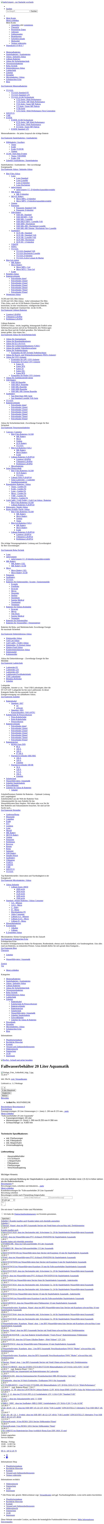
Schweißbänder (12, 785)
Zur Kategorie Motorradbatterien (14, 86)
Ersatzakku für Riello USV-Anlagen (25, 375)
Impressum (10, 1056)
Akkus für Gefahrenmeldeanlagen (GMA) (23, 346)
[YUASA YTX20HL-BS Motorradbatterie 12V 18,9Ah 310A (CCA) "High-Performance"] (12, 1385)
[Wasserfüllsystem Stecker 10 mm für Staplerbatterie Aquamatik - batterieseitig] (9, 1294)
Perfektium (10, 842)
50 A (18, 767)
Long (13, 176)
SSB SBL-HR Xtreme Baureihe (24, 391)
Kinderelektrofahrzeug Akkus (18, 650)
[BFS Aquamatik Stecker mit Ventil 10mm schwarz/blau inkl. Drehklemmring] (13, 1362)
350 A (18, 774)
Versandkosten (45, 1495)
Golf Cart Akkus (12, 640)
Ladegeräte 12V (12, 670)
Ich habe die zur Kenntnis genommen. (30, 1214)
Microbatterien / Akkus (15, 1027)
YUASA (9, 90)
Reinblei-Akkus (12, 274)
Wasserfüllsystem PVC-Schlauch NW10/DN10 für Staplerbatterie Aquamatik (48, 1276)
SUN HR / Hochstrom (25, 240)
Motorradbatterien (13, 979)
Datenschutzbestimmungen (25, 1214)
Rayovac (9, 844)
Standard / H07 (17, 703)
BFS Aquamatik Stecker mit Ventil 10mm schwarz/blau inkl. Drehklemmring (56, 1362)
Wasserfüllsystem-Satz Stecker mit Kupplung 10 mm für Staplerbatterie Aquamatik (55, 1253)
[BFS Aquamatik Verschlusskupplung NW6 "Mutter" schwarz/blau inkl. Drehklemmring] (18, 1355)
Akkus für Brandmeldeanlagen (18, 341)
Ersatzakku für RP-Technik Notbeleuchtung (28, 353)
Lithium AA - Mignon (20, 916)
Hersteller (10, 1024)
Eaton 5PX (20, 366)
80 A (18, 747)
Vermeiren (15, 604)
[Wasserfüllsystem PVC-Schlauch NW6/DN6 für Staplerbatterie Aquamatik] (8, 1237)
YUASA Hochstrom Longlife (28, 253)
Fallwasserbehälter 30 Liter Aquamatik (37, 1244)
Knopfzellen (11, 926)
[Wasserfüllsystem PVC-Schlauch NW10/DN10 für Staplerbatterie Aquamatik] (9, 1276)
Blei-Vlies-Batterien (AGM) (22, 434)
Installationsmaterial (19, 482)
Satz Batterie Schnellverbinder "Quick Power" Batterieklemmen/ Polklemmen (56, 1335)
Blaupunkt (10, 817)
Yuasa (13, 144)
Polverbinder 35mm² (19, 285)
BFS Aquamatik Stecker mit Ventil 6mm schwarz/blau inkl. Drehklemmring (54, 1225)
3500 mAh (20, 898)
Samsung (9, 851)
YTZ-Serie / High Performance (28, 99)
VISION (14, 244)
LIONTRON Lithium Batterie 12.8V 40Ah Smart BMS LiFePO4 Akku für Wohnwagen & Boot (63, 1390)
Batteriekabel (11, 701)
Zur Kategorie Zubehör (10, 697)
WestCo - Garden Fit (19, 498)
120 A (18, 769)
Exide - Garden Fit (18, 489)
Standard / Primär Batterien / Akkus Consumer (24, 900)
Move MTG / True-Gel (25, 269)
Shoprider (15, 593)
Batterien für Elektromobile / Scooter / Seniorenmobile (28, 582)
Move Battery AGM (19, 573)
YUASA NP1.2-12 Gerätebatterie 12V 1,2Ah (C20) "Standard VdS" (48, 1394)
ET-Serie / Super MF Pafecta (27, 127)
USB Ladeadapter (13, 676)
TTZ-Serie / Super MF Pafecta (28, 104)
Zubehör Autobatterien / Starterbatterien (22, 160)
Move (18, 439)
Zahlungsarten (17, 34)
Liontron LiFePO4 (23, 534)
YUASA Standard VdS (25, 251)
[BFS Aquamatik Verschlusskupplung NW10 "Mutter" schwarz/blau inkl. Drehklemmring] (19, 1349)
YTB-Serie (20, 108)
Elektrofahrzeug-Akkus (15, 995)
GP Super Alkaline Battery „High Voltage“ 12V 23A (44, 1339)
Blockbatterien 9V (18, 912)
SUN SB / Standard (24, 233)
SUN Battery (21, 443)
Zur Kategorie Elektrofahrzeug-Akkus (16, 634)
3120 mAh (20, 894)
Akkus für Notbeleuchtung (17, 350)
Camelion (10, 819)
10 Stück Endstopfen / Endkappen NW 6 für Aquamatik (43, 1380)
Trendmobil (15, 602)
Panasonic (15, 205)
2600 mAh (20, 889)
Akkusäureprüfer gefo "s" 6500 (29, 1399)
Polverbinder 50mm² (19, 287)
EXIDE (9, 118)
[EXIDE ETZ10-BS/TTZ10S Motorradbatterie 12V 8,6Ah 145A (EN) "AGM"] (13, 1367)
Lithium (14, 930)
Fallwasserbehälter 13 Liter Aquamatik (37, 1248)
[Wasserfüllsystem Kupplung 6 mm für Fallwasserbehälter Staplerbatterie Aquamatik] (9, 1298)
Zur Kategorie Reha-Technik (12, 550)
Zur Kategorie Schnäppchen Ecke (14, 939)
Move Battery (16, 265)
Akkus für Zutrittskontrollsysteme (19, 378)
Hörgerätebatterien (13, 923)
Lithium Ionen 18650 (19, 887)
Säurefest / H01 (17, 710)
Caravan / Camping (14, 432)
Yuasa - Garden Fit (18, 487)
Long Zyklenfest (23, 183)
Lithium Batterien (13, 986)
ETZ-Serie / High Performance (28, 124)
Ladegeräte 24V (12, 672)
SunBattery (15, 231)
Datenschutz (11, 1051)
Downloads (10, 1022)
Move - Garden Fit (18, 493)
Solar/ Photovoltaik (13, 468)
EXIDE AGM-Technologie (22, 120)
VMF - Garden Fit (18, 496)
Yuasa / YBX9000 (18, 156)
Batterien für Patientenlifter (17, 620)
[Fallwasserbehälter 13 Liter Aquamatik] (11, 1248)
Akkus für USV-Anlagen (16, 357)
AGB (8, 1053)
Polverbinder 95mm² (19, 292)
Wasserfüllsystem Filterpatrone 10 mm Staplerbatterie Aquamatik (49, 1344)
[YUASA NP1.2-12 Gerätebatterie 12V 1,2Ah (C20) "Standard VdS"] (10, 1394)
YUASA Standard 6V (20, 93)
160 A (18, 749)
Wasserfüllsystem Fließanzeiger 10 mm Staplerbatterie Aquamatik (50, 1303)
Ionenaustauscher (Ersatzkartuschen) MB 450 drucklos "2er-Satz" (49, 1376)
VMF (8, 115)
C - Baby (15, 907)
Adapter (14, 790)
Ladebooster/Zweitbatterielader (18, 674)
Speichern (5, 1219)
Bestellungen (16, 36)
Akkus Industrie (12, 885)
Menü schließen (12, 20)
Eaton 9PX (20, 373)
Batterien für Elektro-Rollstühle (18, 607)
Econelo (14, 584)
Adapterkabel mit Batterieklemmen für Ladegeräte (38, 1371)
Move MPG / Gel (23, 267)
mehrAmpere (16, 187)
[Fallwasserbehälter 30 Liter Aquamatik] (11, 1244)
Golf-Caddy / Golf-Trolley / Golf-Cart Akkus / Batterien (28, 500)
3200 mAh (20, 896)
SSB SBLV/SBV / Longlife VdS (29, 221)
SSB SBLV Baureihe (19, 384)
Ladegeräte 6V (12, 667)
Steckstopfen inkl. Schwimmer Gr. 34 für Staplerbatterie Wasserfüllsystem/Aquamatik (59, 1285)
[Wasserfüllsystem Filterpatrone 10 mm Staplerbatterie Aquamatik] (12, 1344)
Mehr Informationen (86, 1519)
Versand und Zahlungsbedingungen (20, 1047)
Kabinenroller (11, 654)
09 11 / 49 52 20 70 (9, 1451)
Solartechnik (11, 778)
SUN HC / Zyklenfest (25, 242)
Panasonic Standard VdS (26, 208)
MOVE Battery (17, 196)
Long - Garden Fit (18, 491)
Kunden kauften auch (18, 1221)
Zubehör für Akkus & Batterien (18, 788)
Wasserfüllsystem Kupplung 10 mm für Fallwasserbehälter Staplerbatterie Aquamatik (52, 1266)
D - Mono (15, 910)
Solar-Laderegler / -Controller (23, 480)
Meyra (13, 591)
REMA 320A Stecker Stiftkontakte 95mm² (39, 1421)
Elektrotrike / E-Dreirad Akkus (18, 645)
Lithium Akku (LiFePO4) (21, 477)
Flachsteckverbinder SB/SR (22, 765)
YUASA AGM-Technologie (22, 97)
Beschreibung (6, 1107)
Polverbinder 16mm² (19, 281)
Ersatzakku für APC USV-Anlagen (25, 359)
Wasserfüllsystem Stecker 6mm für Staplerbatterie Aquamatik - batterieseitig (47, 1280)
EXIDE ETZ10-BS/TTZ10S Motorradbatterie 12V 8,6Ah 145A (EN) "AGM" (57, 1367)
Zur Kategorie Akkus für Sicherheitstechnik (18, 335)
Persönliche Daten (18, 29)
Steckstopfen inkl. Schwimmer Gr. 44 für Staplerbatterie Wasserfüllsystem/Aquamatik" (59, 1314)
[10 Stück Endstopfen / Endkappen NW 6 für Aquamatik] (11, 1380)
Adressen (15, 32)
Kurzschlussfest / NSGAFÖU (23, 712)
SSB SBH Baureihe (19, 389)
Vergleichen (6, 1093)
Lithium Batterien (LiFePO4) (22, 457)
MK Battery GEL (18, 563)
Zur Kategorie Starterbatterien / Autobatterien (19, 138)
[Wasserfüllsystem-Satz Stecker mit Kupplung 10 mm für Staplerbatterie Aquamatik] (11, 1253)
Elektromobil (11, 652)
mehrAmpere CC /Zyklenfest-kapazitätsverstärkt (35, 190)
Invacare (14, 589)
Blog (8, 1031)
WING (14, 246)
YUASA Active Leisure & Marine (30, 258)
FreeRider (15, 586)
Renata (9, 846)
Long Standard (22, 178)
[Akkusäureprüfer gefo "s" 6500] (9, 1399)
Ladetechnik (11, 997)
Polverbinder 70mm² (19, 290)
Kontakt (9, 1044)
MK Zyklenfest (22, 194)
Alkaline (14, 928)
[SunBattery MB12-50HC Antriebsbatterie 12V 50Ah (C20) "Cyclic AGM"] (12, 1403)
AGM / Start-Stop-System (16, 154)
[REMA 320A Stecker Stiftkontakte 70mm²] (11, 1426)
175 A (18, 772)
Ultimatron (10, 860)
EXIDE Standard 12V (20, 129)
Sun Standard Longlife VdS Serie (24, 398)
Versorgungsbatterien (14, 990)
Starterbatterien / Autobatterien (18, 981)
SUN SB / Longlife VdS (26, 237)
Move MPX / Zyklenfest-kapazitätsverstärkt (33, 201)
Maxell (9, 830)
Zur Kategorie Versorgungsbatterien (15, 428)
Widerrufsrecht (12, 1049)
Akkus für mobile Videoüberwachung (21, 348)
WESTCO (10, 113)
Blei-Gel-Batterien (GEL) (21, 448)
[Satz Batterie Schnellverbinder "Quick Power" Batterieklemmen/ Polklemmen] (13, 1335)
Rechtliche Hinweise (14, 1042)
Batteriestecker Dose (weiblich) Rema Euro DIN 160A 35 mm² (41, 1431)
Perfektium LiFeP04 (14, 319)
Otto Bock (15, 614)
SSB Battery (16, 212)
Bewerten (5, 1098)
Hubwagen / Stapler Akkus (17, 507)
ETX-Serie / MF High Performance (30, 122)
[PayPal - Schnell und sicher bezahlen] (17, 1060)
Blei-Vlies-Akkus (13, 174)
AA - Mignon (16, 903)
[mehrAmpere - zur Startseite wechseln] (17, 2)
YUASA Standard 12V (20, 95)
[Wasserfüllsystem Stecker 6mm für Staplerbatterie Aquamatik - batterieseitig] (9, 1280)
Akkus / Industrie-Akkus (16, 983)
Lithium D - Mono (18, 921)
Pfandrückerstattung (14, 1040)
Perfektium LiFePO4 (24, 539)
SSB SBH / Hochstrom (25, 224)
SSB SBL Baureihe (19, 387)
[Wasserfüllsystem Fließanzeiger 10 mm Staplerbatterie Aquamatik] (12, 1303)
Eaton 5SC (20, 371)
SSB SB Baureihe (18, 382)
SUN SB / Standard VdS (26, 235)
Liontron (9, 826)
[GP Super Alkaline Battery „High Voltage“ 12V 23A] (12, 1339)
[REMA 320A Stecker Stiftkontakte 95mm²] (11, 1421)
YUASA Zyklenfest (24, 256)
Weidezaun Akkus (13, 294)
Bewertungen (19, 1107)
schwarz (19, 708)
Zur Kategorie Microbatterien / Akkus (16, 880)
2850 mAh (20, 891)
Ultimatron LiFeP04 (14, 317)
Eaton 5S (20, 369)
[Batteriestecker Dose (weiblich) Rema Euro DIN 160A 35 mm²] (8, 1431)
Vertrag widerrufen (18, 43)
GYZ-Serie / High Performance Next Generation (35, 111)
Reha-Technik (11, 992)
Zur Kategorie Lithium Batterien (14, 310)
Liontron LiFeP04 (13, 314)
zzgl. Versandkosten (19, 1079)
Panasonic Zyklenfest (24, 210)
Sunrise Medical (17, 600)
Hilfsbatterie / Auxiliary (15, 142)
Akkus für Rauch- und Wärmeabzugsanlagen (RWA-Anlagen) (31, 355)
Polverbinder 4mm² (19, 278)
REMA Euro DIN (18, 744)
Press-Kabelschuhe (18, 717)
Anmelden (15, 25)
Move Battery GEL (19, 570)
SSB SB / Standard (24, 215)
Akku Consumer (17, 914)
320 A (18, 751)
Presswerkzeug (17, 721)
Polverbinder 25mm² (19, 283)
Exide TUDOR (17, 149)
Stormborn (15, 598)
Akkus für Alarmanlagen (16, 339)
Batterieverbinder (13, 276)
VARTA (9, 862)
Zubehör (9, 681)
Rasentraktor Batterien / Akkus (18, 484)
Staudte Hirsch (12, 855)
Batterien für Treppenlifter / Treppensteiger (23, 623)
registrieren (28, 25)
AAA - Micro (16, 905)
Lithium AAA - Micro (20, 919)
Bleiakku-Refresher (14, 679)
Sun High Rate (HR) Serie (21, 396)
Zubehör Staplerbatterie (15, 783)
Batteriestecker (12, 742)
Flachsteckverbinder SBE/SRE (23, 756)
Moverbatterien (17, 466)
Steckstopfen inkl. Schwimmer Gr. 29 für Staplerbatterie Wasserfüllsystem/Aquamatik (59, 1232)
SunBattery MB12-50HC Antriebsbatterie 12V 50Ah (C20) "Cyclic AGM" (53, 1403)
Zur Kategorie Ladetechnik (12, 663)
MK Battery (16, 192)
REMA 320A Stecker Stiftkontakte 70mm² (38, 1426)
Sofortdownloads (18, 39)
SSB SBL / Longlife (24, 219)
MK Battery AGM (18, 566)
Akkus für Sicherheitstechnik (17, 988)
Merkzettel (15, 41)
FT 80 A (19, 753)
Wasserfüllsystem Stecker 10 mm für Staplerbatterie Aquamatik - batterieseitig (49, 1294)
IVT (8, 824)
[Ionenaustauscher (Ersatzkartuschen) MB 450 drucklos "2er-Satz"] (12, 1376)
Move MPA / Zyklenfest (26, 199)
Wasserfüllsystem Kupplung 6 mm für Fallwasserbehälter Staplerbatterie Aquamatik (50, 1298)
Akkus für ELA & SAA (15, 343)
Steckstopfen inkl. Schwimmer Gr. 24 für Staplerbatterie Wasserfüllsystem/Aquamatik (59, 1289)
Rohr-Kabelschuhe (18, 719)
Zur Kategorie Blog (9, 948)
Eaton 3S (20, 364)
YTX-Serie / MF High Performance (30, 102)
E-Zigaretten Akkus (14, 932)
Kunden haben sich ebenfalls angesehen (44, 1221)
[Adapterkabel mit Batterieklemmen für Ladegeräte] (9, 1371)
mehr (66, 1111)
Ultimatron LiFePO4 (24, 537)
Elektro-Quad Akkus (14, 647)
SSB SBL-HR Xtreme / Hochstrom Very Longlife (36, 228)
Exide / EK (15, 158)
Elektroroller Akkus (14, 638)
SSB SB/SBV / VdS (24, 217)
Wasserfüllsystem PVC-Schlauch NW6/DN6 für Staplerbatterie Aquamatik (46, 1237)
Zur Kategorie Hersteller (11, 810)
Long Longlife (22, 180)
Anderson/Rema (12, 814)
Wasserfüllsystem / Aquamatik (18, 781)
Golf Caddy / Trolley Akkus (17, 643)
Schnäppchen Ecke (13, 1029)
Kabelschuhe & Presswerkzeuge (19, 715)
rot (17, 706)
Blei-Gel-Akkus (12, 260)
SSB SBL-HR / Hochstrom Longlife (31, 226)
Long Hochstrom (23, 185)
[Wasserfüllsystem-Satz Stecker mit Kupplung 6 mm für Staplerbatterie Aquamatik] (11, 1262)
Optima (14, 151)
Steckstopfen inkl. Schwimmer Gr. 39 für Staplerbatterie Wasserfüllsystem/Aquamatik (59, 1319)
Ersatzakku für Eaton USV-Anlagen (25, 362)
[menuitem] (54, 6)
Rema (8, 849)
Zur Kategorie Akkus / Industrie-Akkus (16, 169)
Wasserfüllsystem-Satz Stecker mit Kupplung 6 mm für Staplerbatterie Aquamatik (53, 1262)
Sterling (14, 595)
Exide (13, 147)
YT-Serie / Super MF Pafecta (28, 106)
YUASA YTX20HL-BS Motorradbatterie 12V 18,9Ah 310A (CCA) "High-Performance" (59, 1385)
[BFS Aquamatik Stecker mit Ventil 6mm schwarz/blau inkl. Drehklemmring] (12, 1225)
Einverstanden (6, 1522)
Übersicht (15, 27)
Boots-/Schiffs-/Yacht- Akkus (18, 509)
